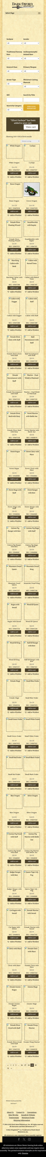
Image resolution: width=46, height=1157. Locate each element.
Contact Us (20, 1112)
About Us (10, 1112)
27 (25, 1065)
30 (36, 1065)
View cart (31, 127)
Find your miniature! (31, 107)
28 (29, 1065)
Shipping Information (22, 1120)
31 (8, 1068)
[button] (14, 177)
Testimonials (14, 1118)
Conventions (32, 1112)
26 (22, 1065)
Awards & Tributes (28, 1115)
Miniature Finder (28, 1118)
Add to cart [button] (14, 173)
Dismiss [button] (25, 1153)
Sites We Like (13, 1115)
